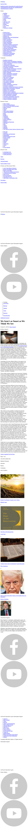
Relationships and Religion (9, 53)
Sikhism (5, 141)
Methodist (5, 128)
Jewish (8, 7)
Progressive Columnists (8, 85)
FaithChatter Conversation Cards (10, 178)
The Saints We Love (7, 176)
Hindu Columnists (7, 72)
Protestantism (6, 135)
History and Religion (7, 39)
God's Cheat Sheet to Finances (9, 168)
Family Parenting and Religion (9, 49)
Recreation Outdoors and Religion (10, 44)
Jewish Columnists (7, 76)
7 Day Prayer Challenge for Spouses (11, 171)
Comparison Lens (7, 152)
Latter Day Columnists (8, 78)
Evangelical (16, 6)
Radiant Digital (6, 733)
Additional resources (5, 317)
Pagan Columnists (7, 83)
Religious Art (6, 36)
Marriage (5, 305)
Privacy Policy (6, 728)
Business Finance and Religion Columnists (12, 61)
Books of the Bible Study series (10, 169)
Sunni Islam (5, 143)
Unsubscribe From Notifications (10, 735)
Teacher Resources (7, 154)
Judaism (5, 125)
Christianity (5, 117)
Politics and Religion (7, 42)
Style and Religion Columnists (9, 95)
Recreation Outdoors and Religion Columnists (13, 87)
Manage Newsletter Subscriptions (10, 734)
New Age (5, 131)
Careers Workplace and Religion (10, 47)
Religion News (6, 32)
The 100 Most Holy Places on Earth (11, 106)
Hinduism (5, 120)
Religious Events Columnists (9, 91)
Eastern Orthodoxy (7, 119)
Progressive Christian (8, 8)
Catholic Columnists (7, 63)
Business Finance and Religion (10, 45)
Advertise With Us (7, 726)
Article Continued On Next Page (8, 454)
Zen (4, 146)
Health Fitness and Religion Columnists (11, 71)
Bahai (4, 113)
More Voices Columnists (8, 77)
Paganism (5, 132)
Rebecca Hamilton (4, 599)
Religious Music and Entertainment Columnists (13, 93)
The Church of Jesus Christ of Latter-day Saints (13, 129)
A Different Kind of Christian (9, 173)
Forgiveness (5, 303)
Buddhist (2, 6)
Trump (4, 310)
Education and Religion (8, 48)
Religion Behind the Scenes (9, 136)
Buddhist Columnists (7, 60)
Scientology (5, 138)
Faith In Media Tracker (5, 163)
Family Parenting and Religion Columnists (12, 68)
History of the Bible (7, 170)
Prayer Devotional (7, 175)
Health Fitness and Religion (9, 50)
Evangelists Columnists (8, 67)
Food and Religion (7, 33)
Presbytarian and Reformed (9, 134)
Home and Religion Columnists (10, 74)
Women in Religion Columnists (10, 99)
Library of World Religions (9, 105)
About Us (5, 718)
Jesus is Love (6, 174)
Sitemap (5, 737)
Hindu (5, 7)
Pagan (4, 26)
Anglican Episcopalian (8, 112)
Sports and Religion (7, 34)
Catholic (6, 6)
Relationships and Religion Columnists (11, 88)
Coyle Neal (3, 534)
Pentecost (5, 313)
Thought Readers (4, 161)
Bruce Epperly (13, 327)
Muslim (18, 7)
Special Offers (4, 4)
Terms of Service (7, 729)
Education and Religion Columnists (10, 66)
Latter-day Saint (13, 7)
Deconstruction (6, 315)
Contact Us (5, 732)
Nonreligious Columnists (8, 82)
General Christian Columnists (9, 69)
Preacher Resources (7, 153)
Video (2, 156)
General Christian (7, 18)
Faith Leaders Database (8, 111)
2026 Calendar (6, 103)
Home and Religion (7, 52)
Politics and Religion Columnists (10, 84)
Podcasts (5, 108)
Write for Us (6, 727)
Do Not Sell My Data (8, 731)
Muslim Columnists (7, 79)
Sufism (4, 142)
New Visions (6, 25)
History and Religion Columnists (10, 73)
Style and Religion (7, 41)
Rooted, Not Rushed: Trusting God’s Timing (10, 500)
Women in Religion (7, 43)
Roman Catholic (6, 137)
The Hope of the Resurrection (7, 531)
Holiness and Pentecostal (8, 122)
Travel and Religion (7, 55)
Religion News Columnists (9, 89)
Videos (4, 109)
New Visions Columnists (8, 80)
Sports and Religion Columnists (10, 94)
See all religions (6, 147)
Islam (4, 124)
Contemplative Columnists (9, 65)
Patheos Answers (7, 107)
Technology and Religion (8, 54)
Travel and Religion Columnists (10, 97)
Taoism (4, 145)
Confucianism (6, 118)
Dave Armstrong (4, 566)
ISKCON (5, 123)
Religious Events (7, 38)
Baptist (4, 114)
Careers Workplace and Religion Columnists (12, 62)
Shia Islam (5, 140)
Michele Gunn (4, 502)
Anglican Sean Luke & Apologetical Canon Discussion (12, 563)
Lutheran (5, 126)
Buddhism (5, 115)
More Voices (6, 23)
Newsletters (3, 180)
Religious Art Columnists (8, 90)
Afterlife (5, 308)
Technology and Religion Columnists (11, 96)
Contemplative (11, 6)
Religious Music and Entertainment (10, 37)
